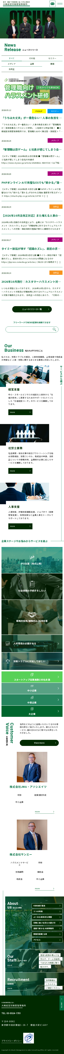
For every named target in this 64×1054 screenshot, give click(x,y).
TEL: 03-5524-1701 (11, 1013)
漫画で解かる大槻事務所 (43, 928)
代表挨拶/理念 (39, 905)
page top (62, 1005)
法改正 (12, 69)
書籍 (52, 63)
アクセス (37, 939)
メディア (11, 63)
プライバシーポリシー (11, 1040)
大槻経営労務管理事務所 (16, 3)
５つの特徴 (38, 911)
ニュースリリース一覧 (32, 309)
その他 (32, 58)
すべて (11, 58)
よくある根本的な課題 (42, 917)
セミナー (52, 58)
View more (39, 743)
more (12, 412)
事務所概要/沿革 (40, 934)
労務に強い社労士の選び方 (44, 922)
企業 (32, 63)
